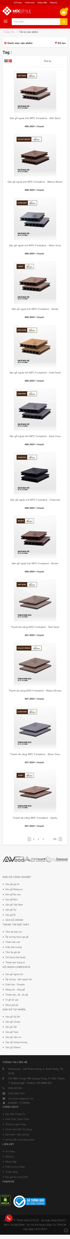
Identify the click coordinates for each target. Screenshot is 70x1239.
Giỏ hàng (18, 3)
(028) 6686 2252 (16, 1093)
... (48, 839)
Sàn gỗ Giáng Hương (16, 1042)
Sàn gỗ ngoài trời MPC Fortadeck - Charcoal (35, 499)
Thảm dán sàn (12, 942)
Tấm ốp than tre (13, 932)
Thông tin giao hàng (15, 1124)
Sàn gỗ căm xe (13, 1037)
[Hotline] (9, 1218)
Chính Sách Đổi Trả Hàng (18, 1129)
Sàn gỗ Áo (10, 910)
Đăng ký (53, 3)
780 (55, 839)
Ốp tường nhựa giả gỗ (16, 937)
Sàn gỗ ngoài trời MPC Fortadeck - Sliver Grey (35, 245)
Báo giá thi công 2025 (16, 1177)
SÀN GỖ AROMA (14, 920)
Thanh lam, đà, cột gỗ (16, 994)
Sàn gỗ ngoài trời (14, 974)
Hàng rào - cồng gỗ (15, 989)
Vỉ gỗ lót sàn (11, 1000)
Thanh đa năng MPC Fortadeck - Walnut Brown (35, 690)
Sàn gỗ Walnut (12, 1047)
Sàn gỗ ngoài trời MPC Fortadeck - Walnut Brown (35, 181)
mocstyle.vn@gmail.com (20, 1098)
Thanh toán (30, 3)
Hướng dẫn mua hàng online (19, 1139)
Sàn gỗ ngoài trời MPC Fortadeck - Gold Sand (35, 372)
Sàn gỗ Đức (11, 899)
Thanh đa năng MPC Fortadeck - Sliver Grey (35, 754)
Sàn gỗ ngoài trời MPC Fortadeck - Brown (35, 563)
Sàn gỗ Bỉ (10, 915)
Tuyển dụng (11, 1172)
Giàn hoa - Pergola (15, 984)
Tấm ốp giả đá (12, 952)
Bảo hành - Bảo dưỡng (17, 1134)
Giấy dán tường (13, 947)
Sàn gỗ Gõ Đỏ (12, 1016)
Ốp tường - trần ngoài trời (18, 979)
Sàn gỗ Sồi (11, 1027)
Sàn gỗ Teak (11, 1032)
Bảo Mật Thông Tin (15, 1114)
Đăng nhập (42, 3)
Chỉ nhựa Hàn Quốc (15, 957)
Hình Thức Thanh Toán (17, 1119)
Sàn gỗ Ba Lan (13, 894)
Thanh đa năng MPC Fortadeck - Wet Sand (35, 627)
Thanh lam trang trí (15, 962)
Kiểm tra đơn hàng (14, 1167)
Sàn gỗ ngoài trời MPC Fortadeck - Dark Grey (35, 436)
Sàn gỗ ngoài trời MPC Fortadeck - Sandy (35, 309)
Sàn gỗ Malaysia (14, 889)
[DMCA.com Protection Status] (5, 1199)
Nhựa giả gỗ (11, 1005)
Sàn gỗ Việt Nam (14, 904)
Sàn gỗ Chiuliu (12, 1022)
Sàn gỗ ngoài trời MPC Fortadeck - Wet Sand (35, 118)
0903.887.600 (15, 1088)
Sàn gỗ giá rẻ (12, 884)
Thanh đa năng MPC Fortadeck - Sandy (35, 817)
